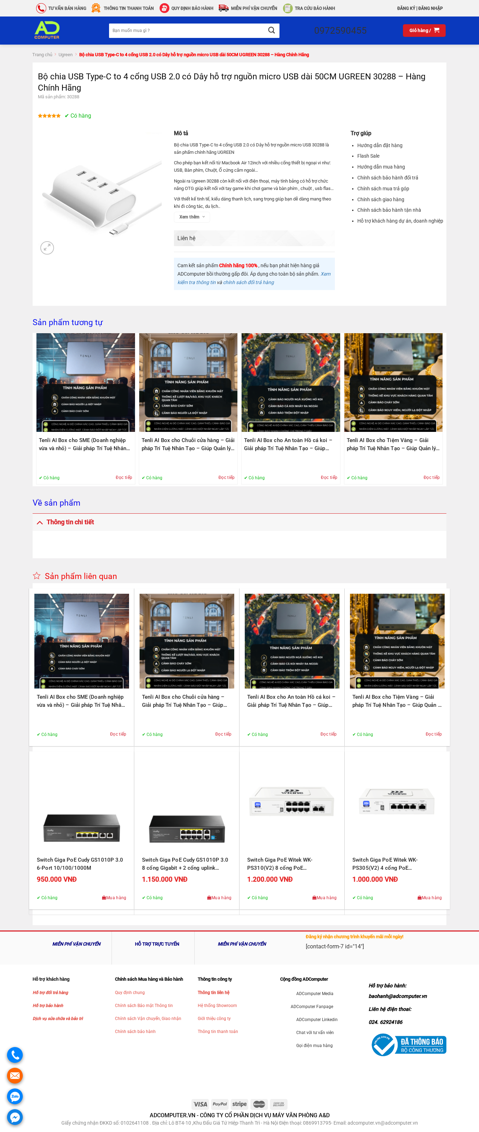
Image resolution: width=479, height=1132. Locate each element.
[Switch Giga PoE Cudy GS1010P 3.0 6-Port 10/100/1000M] (81, 804)
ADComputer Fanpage (312, 1006)
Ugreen (66, 54)
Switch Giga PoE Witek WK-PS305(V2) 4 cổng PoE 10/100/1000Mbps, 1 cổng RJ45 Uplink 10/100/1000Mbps (392, 864)
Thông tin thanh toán (218, 1031)
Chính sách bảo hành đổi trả (387, 177)
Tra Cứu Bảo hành (315, 8)
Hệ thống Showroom (217, 1005)
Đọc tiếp (124, 477)
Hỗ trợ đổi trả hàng (50, 992)
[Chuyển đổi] (39, 521)
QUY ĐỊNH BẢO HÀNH (192, 8)
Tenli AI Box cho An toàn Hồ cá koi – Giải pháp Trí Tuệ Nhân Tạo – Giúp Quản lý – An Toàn (288, 445)
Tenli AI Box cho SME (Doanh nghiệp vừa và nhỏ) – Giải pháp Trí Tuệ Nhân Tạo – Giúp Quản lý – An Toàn (82, 445)
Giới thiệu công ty (214, 1018)
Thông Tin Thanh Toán (129, 8)
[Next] (441, 409)
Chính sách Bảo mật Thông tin (144, 1005)
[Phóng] (47, 248)
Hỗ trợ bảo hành (48, 1005)
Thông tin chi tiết (70, 522)
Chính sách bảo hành (135, 1031)
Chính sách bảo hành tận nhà (389, 210)
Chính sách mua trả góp (383, 188)
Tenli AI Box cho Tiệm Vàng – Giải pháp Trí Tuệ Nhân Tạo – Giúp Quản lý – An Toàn (391, 445)
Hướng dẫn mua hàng (381, 167)
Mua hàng (116, 897)
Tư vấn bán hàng (67, 8)
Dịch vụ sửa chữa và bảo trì (58, 1018)
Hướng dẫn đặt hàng (380, 145)
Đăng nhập (430, 8)
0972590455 (340, 30)
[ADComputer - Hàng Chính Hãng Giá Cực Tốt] (58, 31)
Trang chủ (42, 54)
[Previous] (38, 409)
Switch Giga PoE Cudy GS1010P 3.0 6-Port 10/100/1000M (80, 864)
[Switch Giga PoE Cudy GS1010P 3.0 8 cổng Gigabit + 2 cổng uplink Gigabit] (187, 804)
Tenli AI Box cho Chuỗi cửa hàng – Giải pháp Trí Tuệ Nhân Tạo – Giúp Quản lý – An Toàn (188, 445)
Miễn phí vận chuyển (254, 8)
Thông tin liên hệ (213, 992)
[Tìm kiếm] (271, 31)
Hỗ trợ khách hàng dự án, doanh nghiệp (400, 221)
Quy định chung (130, 992)
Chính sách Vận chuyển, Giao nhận (148, 1018)
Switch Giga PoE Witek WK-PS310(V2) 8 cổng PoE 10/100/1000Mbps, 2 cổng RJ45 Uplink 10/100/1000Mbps (286, 864)
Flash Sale (368, 156)
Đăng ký (406, 8)
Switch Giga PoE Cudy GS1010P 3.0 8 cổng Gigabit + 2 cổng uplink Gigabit (185, 864)
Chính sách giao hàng (380, 199)
